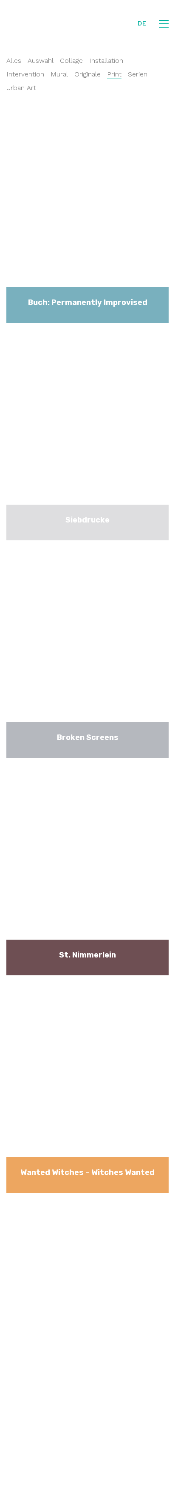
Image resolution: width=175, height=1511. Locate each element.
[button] (164, 24)
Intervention (25, 74)
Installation (106, 60)
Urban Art (21, 88)
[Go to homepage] (37, 24)
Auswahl (41, 60)
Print (114, 74)
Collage (71, 60)
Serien (137, 74)
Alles (13, 60)
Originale (87, 74)
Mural (59, 74)
